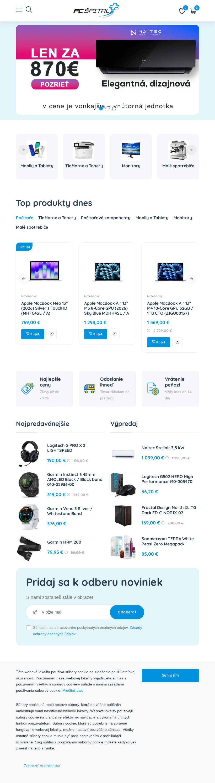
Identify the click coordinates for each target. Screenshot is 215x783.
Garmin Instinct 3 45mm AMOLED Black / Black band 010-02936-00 (75, 479)
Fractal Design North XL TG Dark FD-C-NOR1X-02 (169, 510)
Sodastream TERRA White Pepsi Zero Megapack (168, 541)
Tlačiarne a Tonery (84, 165)
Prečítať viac (72, 690)
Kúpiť (34, 334)
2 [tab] (108, 108)
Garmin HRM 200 (64, 542)
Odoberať (127, 612)
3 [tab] (114, 108)
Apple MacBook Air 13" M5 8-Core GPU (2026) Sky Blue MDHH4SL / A (106, 308)
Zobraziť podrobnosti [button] (42, 765)
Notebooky (29, 296)
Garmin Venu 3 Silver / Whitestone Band (70, 511)
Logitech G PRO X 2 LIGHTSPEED (66, 448)
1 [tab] (101, 108)
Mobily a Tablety (36, 165)
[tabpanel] (107, 70)
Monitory (131, 165)
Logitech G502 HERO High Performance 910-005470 (167, 479)
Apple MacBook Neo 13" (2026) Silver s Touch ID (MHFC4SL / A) (44, 308)
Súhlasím (170, 675)
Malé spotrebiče (178, 165)
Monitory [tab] (183, 218)
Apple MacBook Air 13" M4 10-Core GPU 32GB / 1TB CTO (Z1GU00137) (170, 308)
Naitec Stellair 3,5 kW (163, 447)
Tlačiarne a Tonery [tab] (57, 218)
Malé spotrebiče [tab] (32, 227)
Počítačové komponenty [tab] (105, 218)
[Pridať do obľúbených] (52, 334)
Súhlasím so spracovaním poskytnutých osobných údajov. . (87, 630)
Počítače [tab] (24, 218)
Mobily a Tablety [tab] (152, 218)
